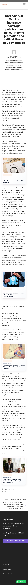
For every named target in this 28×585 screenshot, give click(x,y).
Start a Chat (22, 581)
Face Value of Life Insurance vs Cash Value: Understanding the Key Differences (12, 480)
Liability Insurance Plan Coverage (15, 499)
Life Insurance (9, 489)
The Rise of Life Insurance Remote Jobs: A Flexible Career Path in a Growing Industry (13, 294)
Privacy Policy (7, 569)
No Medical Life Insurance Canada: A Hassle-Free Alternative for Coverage (14, 366)
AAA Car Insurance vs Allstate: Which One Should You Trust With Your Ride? (13, 180)
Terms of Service (8, 574)
